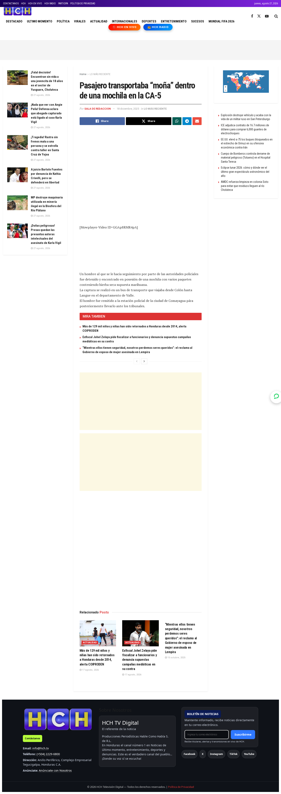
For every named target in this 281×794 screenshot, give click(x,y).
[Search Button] (276, 16)
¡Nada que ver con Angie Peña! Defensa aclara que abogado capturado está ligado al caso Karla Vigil (46, 113)
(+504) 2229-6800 (48, 754)
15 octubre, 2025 (176, 657)
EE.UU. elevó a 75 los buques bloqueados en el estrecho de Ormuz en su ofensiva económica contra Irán (247, 143)
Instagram (216, 754)
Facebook (189, 754)
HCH (23, 3)
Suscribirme (243, 734)
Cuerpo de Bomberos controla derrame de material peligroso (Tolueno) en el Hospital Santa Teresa (245, 157)
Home (83, 74)
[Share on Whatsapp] (176, 121)
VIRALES (80, 21)
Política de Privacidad (181, 787)
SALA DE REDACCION (97, 108)
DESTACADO (14, 21)
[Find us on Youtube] (267, 16)
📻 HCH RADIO (157, 27)
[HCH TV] (58, 719)
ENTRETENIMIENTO (174, 21)
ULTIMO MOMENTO (39, 21)
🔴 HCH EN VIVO (125, 27)
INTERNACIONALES (124, 21)
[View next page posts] (144, 361)
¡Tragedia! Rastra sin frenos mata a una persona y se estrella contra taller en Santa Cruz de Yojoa (45, 145)
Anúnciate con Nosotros (55, 770)
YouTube (249, 754)
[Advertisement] (140, 49)
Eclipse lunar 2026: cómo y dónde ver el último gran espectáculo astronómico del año (245, 171)
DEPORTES (149, 21)
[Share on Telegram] (187, 121)
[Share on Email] (197, 121)
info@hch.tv (40, 748)
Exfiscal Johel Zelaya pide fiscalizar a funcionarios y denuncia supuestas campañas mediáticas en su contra (139, 660)
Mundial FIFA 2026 (222, 21)
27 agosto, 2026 (41, 95)
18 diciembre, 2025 (128, 108)
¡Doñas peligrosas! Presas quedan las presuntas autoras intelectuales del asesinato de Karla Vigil (46, 234)
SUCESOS (197, 21)
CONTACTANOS (11, 3)
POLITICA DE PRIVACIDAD (82, 3)
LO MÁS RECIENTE (100, 74)
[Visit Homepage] (17, 11)
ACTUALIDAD (98, 21)
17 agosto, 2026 (90, 670)
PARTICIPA (63, 3)
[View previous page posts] (137, 361)
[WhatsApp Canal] (276, 397)
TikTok (233, 754)
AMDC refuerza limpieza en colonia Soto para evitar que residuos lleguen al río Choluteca (244, 185)
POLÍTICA (63, 21)
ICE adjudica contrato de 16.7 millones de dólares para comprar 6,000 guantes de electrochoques (245, 129)
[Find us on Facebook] (252, 16)
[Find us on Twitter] (259, 16)
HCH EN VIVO (35, 3)
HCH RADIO (50, 3)
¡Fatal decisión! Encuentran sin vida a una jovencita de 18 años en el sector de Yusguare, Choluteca (47, 81)
